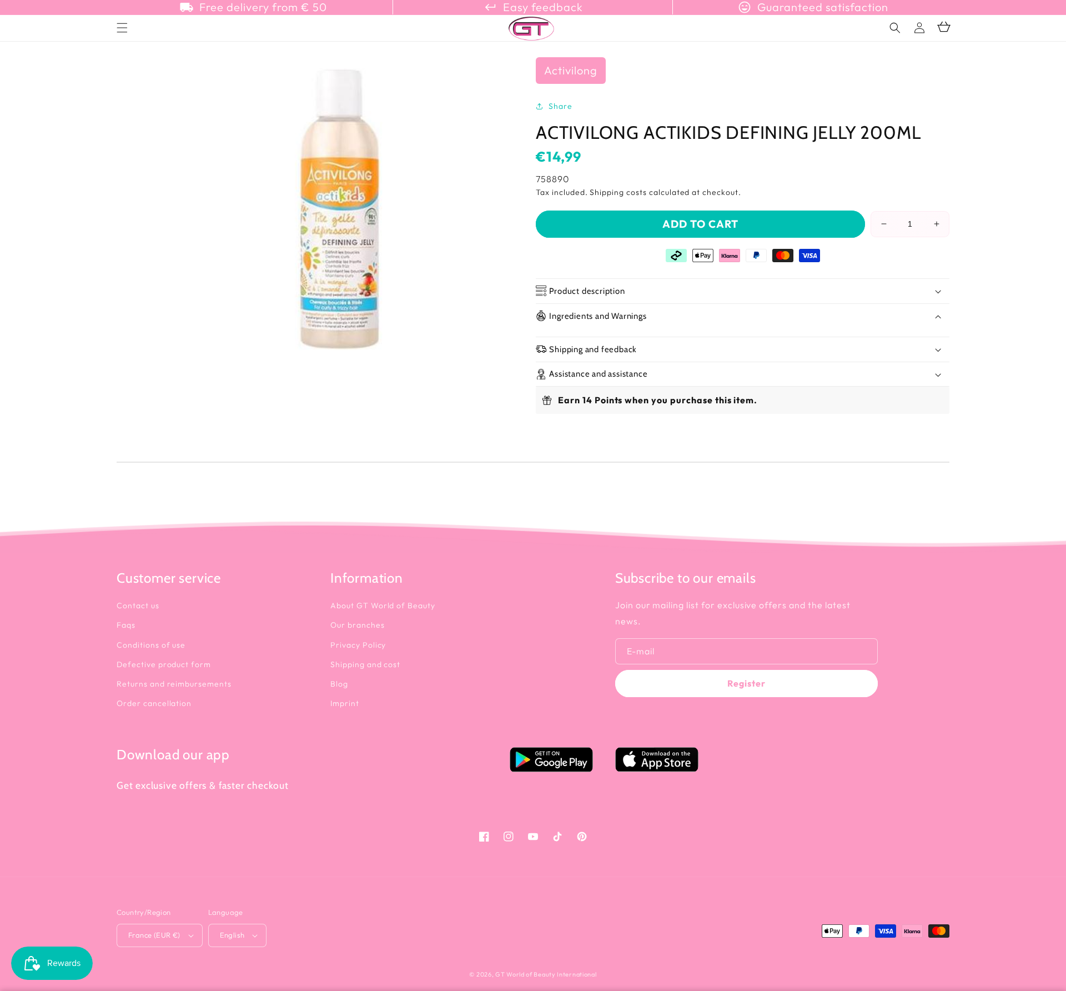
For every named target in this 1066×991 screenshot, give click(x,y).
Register (746, 683)
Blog (339, 684)
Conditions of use (151, 645)
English (232, 934)
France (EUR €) (154, 934)
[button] (895, 28)
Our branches (357, 625)
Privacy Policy (358, 645)
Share (560, 106)
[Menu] (122, 28)
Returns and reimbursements (174, 684)
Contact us (138, 605)
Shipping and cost (365, 664)
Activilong (570, 70)
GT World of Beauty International (545, 974)
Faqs (126, 625)
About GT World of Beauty (382, 605)
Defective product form (164, 664)
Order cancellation (154, 703)
